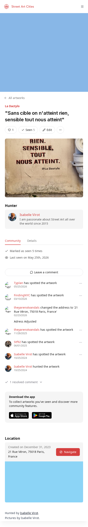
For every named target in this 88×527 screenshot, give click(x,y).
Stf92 (17, 342)
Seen (30, 130)
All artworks (17, 98)
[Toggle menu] (82, 6)
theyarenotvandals (26, 307)
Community (13, 241)
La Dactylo (12, 106)
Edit (49, 130)
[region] (44, 52)
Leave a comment (46, 272)
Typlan (18, 283)
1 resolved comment (24, 382)
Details (32, 241)
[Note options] (80, 283)
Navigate (70, 452)
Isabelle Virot (30, 214)
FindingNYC (22, 295)
